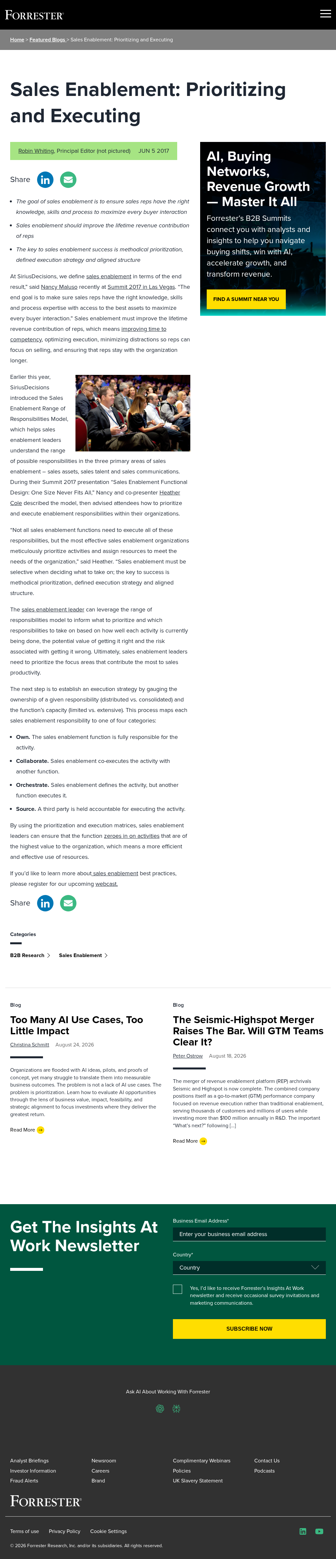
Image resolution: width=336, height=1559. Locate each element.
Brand (98, 1480)
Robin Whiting (36, 151)
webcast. (106, 884)
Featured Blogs (48, 39)
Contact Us (267, 1460)
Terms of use (24, 1531)
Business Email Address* (201, 1221)
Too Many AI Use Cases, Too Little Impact (76, 1025)
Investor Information (33, 1471)
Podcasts (264, 1471)
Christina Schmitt (29, 1044)
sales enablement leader (53, 609)
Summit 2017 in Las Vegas (141, 287)
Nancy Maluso (59, 287)
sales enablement (108, 276)
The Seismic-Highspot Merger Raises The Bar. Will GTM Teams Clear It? (248, 1031)
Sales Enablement (80, 955)
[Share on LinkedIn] (45, 180)
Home (17, 39)
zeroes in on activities (131, 836)
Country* (183, 1254)
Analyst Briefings (29, 1460)
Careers (100, 1471)
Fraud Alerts (24, 1480)
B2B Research (27, 955)
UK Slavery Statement (198, 1480)
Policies (182, 1471)
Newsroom (104, 1460)
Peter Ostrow (188, 1056)
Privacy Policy (64, 1531)
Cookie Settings (108, 1531)
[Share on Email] (68, 180)
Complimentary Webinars (201, 1460)
